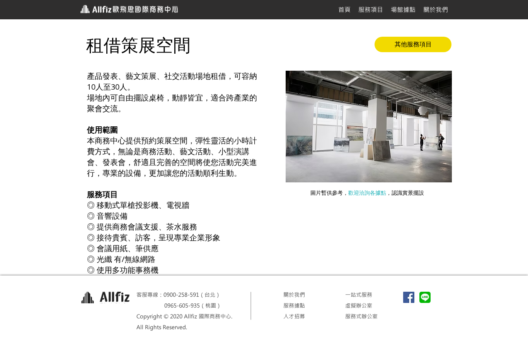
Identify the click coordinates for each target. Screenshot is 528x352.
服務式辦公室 (361, 316)
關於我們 (294, 294)
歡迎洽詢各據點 (367, 192)
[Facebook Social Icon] (408, 297)
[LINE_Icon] (425, 297)
